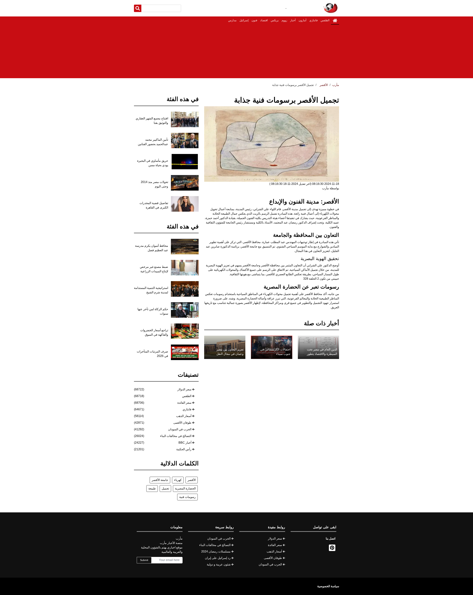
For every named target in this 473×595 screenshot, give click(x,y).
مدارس (232, 20)
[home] (335, 20)
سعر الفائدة (184, 402)
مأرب (335, 85)
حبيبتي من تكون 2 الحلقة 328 (321, 278)
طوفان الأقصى (182, 422)
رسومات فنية (187, 497)
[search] (137, 8)
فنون (254, 20)
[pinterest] (332, 548)
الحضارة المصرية (185, 488)
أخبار (293, 20)
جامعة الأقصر (160, 480)
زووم (284, 20)
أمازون (302, 20)
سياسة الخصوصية (328, 586)
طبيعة (152, 488)
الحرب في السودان (179, 429)
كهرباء (178, 480)
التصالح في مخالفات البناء (175, 436)
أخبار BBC (184, 442)
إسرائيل (244, 20)
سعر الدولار (184, 389)
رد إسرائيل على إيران (218, 558)
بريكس (275, 20)
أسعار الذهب (183, 416)
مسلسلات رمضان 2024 (216, 551)
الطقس (325, 20)
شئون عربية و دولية (219, 564)
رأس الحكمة (183, 449)
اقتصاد (264, 20)
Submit (144, 560)
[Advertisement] (236, 52)
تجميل (165, 488)
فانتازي (313, 20)
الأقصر (192, 480)
